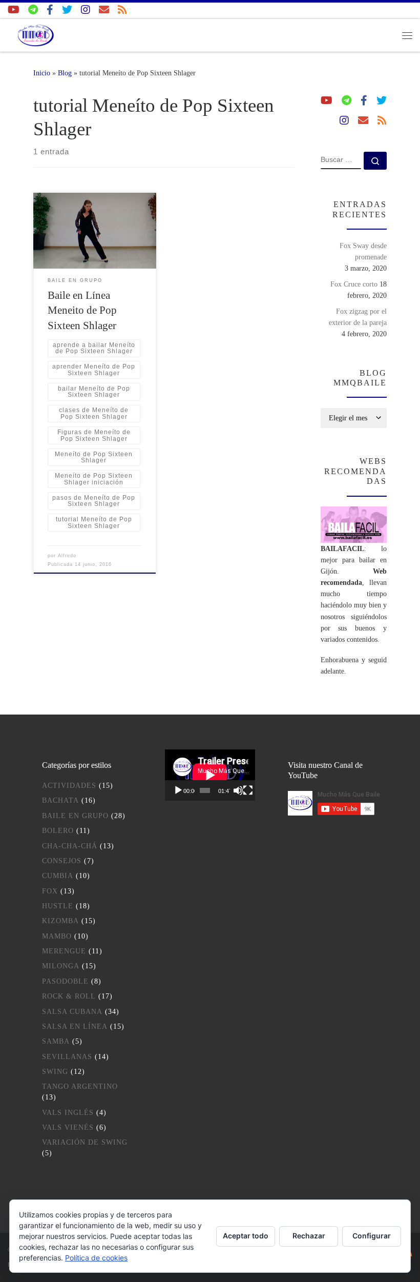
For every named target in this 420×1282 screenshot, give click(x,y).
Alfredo (67, 555)
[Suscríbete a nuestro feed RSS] (122, 10)
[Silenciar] (238, 790)
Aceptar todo (245, 1235)
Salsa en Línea (75, 1026)
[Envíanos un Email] (104, 10)
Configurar (371, 1235)
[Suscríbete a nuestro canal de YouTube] (13, 10)
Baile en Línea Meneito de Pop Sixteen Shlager (82, 310)
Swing (55, 1071)
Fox (50, 891)
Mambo (57, 936)
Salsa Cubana (72, 1011)
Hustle (57, 906)
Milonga (60, 966)
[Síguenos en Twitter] (67, 10)
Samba (56, 1041)
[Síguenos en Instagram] (85, 10)
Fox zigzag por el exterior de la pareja (358, 317)
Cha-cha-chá (69, 846)
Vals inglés (68, 1112)
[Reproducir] (178, 790)
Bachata (60, 800)
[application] (210, 774)
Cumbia (57, 876)
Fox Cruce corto (353, 284)
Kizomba (60, 921)
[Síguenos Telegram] (33, 10)
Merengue (64, 951)
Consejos (61, 861)
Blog (65, 73)
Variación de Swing (85, 1142)
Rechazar (308, 1235)
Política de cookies (96, 1257)
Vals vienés (68, 1127)
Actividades (69, 785)
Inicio (41, 73)
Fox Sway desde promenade (363, 251)
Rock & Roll (69, 996)
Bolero (58, 831)
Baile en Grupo (75, 816)
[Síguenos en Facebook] (50, 10)
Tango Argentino (80, 1086)
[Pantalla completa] (248, 790)
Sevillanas (67, 1057)
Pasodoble (65, 981)
